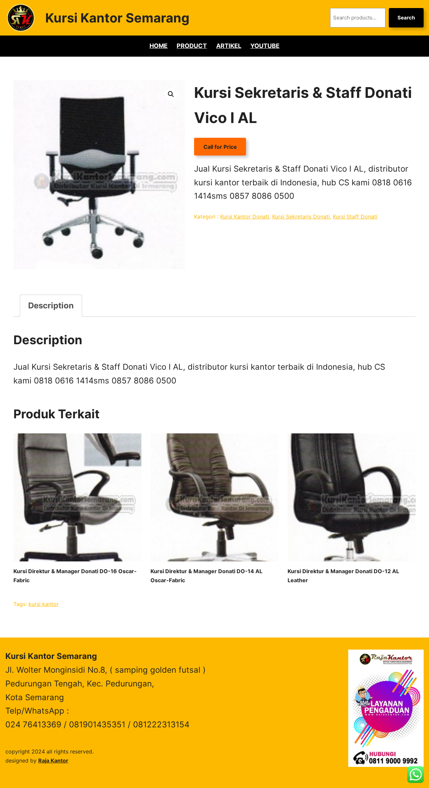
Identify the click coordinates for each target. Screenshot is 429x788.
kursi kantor (43, 604)
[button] (171, 94)
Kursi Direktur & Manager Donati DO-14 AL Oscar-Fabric (206, 576)
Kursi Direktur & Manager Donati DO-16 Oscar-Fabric (75, 576)
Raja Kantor (53, 760)
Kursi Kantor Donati (244, 216)
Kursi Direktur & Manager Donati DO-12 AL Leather (343, 576)
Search (406, 17)
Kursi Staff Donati (355, 216)
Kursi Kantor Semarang (117, 17)
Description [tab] (51, 305)
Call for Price (220, 146)
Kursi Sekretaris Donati (301, 216)
